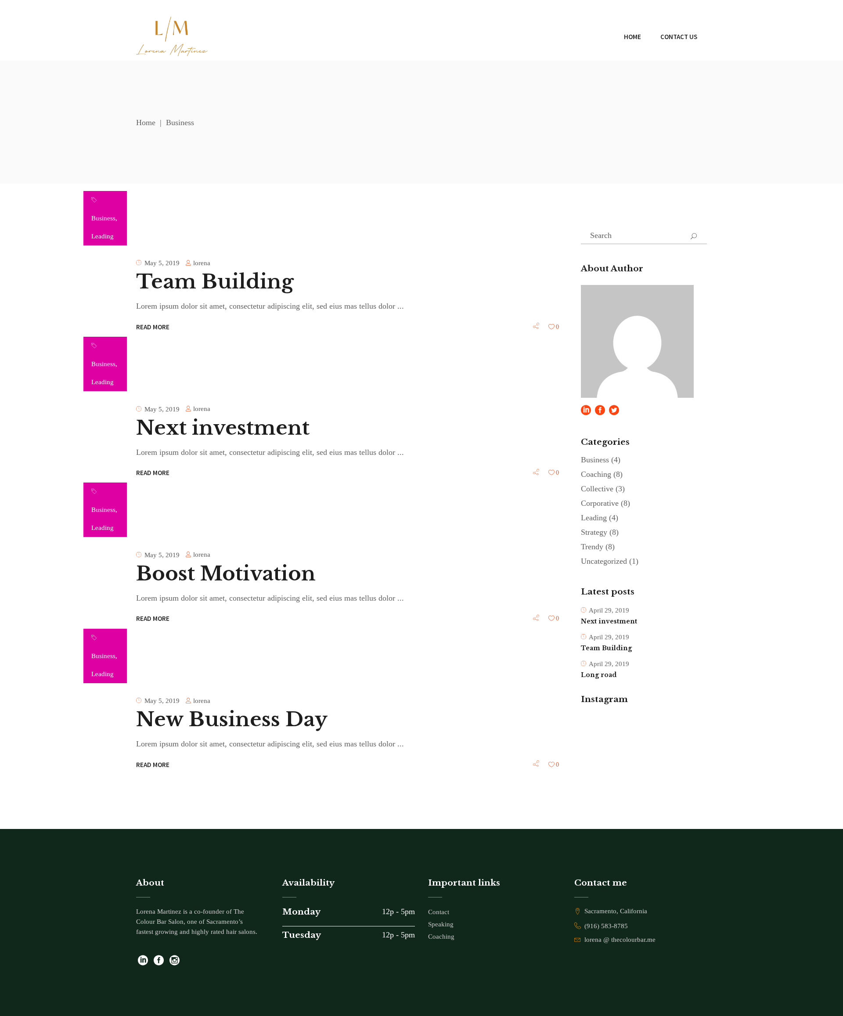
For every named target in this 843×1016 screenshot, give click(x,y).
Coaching (596, 474)
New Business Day (232, 719)
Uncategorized (604, 561)
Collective (597, 488)
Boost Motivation (226, 573)
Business (103, 218)
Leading (102, 236)
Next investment (223, 427)
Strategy (594, 532)
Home (145, 122)
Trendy (592, 546)
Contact (438, 911)
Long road (598, 675)
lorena (201, 263)
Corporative (600, 503)
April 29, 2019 (609, 610)
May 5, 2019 (162, 263)
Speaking (441, 924)
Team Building (215, 281)
